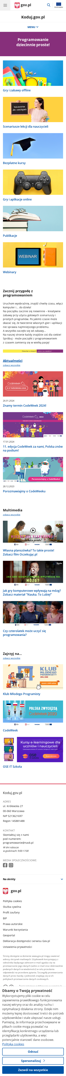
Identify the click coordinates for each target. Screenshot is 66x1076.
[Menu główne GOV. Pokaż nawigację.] (5, 5)
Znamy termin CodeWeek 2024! (24, 406)
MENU (31, 27)
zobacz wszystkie (11, 365)
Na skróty (9, 879)
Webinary (9, 272)
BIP (5, 918)
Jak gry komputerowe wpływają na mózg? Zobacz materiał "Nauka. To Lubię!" (32, 592)
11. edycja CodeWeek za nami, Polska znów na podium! (33, 448)
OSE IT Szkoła (12, 767)
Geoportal (9, 935)
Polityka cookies (12, 901)
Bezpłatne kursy (14, 163)
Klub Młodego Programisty (21, 694)
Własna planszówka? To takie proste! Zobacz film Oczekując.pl (28, 552)
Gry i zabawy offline (17, 90)
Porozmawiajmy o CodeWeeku (24, 491)
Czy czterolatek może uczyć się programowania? (24, 633)
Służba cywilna (12, 906)
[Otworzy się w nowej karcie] (5, 865)
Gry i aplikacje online (17, 199)
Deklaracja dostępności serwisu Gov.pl (26, 941)
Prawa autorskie (13, 924)
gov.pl (15, 891)
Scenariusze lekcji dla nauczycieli (25, 127)
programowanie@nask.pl (18, 842)
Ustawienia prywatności (17, 947)
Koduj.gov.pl (33, 17)
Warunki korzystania (15, 929)
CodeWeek (10, 730)
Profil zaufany (11, 912)
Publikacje (10, 236)
